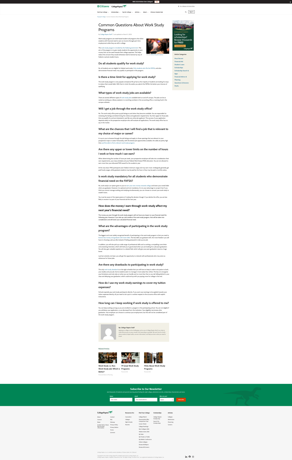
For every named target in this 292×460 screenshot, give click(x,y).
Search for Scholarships (157, 422)
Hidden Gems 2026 (144, 431)
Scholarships (115, 12)
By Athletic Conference (145, 439)
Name (111, 396)
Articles (137, 12)
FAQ (111, 419)
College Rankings (143, 426)
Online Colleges (143, 442)
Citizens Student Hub (156, 12)
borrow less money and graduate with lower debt (114, 238)
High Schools (128, 422)
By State (141, 434)
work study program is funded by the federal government (119, 48)
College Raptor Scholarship (157, 417)
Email (136, 396)
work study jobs (126, 98)
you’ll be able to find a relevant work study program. (118, 143)
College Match (143, 417)
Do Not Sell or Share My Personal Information (103, 426)
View (157, 1)
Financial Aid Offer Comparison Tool (144, 420)
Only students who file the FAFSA (144, 68)
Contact (112, 417)
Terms (112, 430)
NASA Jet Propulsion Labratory (157, 54)
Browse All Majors (144, 444)
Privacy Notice (114, 427)
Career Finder (143, 424)
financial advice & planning (105, 374)
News (98, 422)
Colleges (127, 419)
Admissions (171, 419)
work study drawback (111, 269)
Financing (170, 422)
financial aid (124, 372)
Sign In (191, 12)
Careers (99, 419)
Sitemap (112, 422)
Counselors (128, 417)
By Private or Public (144, 437)
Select (162, 399)
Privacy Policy (114, 425)
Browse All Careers (144, 447)
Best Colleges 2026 (144, 429)
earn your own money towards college (138, 186)
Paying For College (101, 16)
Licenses (112, 432)
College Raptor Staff (128, 328)
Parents (127, 424)
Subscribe (181, 399)
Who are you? (163, 396)
